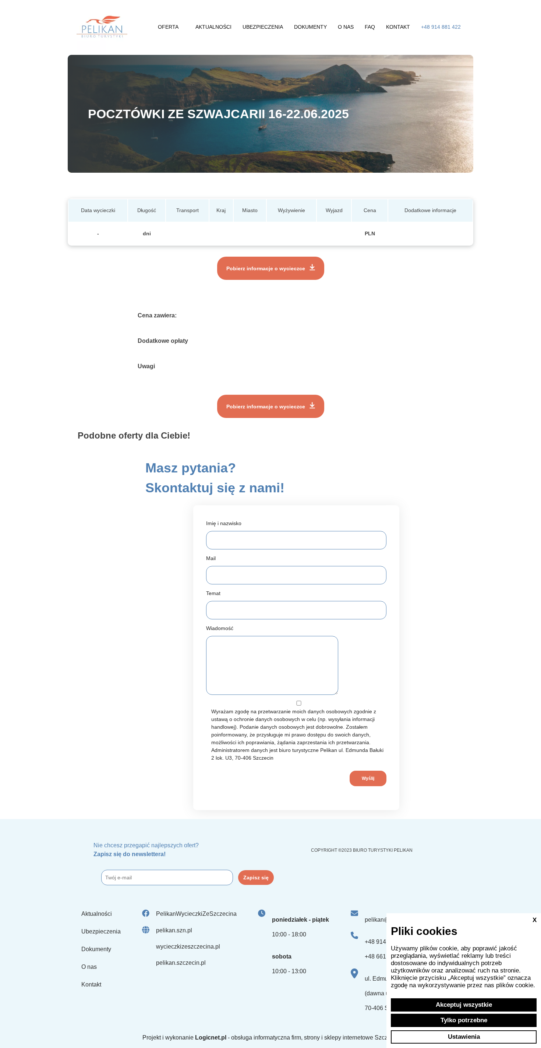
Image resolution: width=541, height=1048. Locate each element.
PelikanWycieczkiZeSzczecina (196, 914)
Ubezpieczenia (263, 27)
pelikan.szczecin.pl (181, 963)
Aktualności (213, 27)
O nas (346, 27)
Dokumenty (310, 27)
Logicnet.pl (210, 1037)
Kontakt (398, 27)
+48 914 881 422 (441, 27)
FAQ (370, 27)
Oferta (168, 27)
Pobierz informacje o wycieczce (266, 268)
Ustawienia (464, 1036)
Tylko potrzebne (464, 1020)
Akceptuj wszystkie (464, 1004)
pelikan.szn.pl (174, 930)
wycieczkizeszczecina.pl (188, 946)
